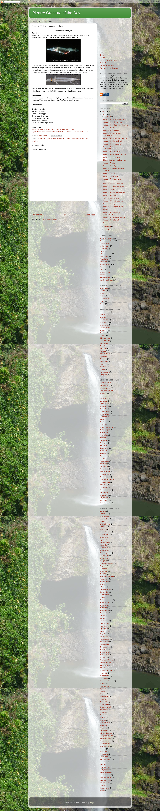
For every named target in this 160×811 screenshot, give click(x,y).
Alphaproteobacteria (107, 390)
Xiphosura (103, 785)
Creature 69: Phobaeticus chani (114, 192)
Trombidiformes (105, 775)
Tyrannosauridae (105, 777)
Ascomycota (104, 325)
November (107, 226)
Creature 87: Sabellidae (111, 131)
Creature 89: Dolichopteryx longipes (115, 125)
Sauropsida (103, 495)
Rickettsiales (104, 709)
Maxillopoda (104, 466)
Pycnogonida (104, 492)
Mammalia (103, 464)
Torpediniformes (105, 772)
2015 (104, 111)
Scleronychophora (106, 733)
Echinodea (103, 587)
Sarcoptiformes (105, 723)
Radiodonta (104, 702)
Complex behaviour (106, 238)
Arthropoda (103, 322)
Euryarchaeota (105, 341)
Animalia (49, 138)
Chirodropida (104, 558)
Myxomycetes (104, 474)
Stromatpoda (104, 757)
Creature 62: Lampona (111, 223)
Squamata (103, 751)
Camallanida (104, 547)
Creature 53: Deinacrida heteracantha (111, 213)
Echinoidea (103, 440)
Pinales (102, 691)
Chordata (68, 138)
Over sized (103, 262)
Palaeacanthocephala (107, 479)
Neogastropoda (105, 647)
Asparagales (104, 540)
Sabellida (103, 720)
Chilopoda (103, 409)
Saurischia (103, 725)
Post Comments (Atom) (49, 219)
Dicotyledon (104, 432)
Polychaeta (103, 367)
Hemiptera (103, 608)
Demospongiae (105, 430)
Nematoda (103, 359)
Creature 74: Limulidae (111, 176)
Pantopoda (103, 673)
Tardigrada (103, 374)
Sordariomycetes (105, 503)
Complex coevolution (107, 241)
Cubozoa (103, 424)
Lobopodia (103, 348)
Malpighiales (104, 636)
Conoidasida (104, 422)
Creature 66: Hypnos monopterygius (115, 204)
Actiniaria (103, 511)
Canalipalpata (104, 550)
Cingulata (103, 566)
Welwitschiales (105, 783)
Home (64, 215)
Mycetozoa (103, 356)
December (107, 117)
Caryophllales (104, 555)
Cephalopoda (104, 406)
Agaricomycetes (105, 388)
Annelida (103, 317)
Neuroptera (103, 649)
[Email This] (52, 136)
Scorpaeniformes (105, 738)
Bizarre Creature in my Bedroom (114, 160)
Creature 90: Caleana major (113, 122)
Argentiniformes (58, 138)
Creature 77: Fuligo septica (112, 166)
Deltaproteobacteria (106, 427)
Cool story (103, 249)
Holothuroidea (104, 451)
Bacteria (102, 296)
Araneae (102, 527)
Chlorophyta (104, 330)
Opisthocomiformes (106, 660)
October (107, 229)
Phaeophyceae (105, 482)
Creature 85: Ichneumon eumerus (115, 138)
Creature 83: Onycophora (112, 144)
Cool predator (104, 246)
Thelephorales (104, 767)
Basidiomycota (105, 327)
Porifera (102, 369)
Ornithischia (104, 665)
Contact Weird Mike (106, 63)
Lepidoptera (104, 628)
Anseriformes (104, 516)
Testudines (103, 762)
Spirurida (103, 749)
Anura (102, 521)
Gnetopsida (104, 445)
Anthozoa (103, 396)
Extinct (102, 251)
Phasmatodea (104, 686)
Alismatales (103, 514)
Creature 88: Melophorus (112, 128)
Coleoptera (103, 571)
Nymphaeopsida (105, 477)
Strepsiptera (104, 754)
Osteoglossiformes (106, 670)
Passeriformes (104, 676)
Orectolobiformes (105, 662)
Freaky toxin (104, 256)
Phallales (103, 683)
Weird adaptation (105, 277)
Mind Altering (104, 259)
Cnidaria (102, 335)
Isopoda (102, 615)
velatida (102, 790)
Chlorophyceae (105, 411)
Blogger (92, 803)
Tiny (101, 269)
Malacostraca (104, 461)
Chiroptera (103, 561)
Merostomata (104, 469)
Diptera (102, 584)
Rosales (102, 715)
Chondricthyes (104, 414)
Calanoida (103, 545)
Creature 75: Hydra (110, 173)
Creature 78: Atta (109, 163)
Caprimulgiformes (106, 553)
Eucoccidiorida (105, 595)
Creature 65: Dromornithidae (113, 206)
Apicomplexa (104, 320)
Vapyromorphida (105, 780)
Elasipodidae (104, 592)
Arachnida (103, 398)
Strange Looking (78, 138)
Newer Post (37, 215)
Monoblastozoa (105, 354)
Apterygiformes (105, 524)
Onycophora (104, 361)
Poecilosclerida (105, 696)
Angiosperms (104, 314)
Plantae (102, 304)
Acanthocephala (105, 312)
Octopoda (103, 657)
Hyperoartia (104, 456)
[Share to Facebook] (59, 136)
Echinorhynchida (105, 589)
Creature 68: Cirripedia (111, 195)
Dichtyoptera (104, 579)
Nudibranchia (104, 652)
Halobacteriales (105, 602)
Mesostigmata (104, 639)
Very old (102, 275)
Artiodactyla (104, 537)
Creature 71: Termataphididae (113, 186)
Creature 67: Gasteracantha (113, 201)
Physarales (103, 689)
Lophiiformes (104, 631)
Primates (103, 699)
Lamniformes (104, 623)
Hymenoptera (104, 610)
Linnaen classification (107, 65)
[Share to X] (57, 136)
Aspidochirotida (105, 542)
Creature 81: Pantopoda (111, 151)
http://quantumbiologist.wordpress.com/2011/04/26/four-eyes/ (53, 129)
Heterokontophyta (106, 346)
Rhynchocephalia (105, 707)
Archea (102, 293)
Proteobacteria (105, 372)
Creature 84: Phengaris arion (113, 141)
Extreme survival (105, 254)
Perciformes (104, 678)
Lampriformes (104, 626)
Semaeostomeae (105, 741)
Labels (105, 209)
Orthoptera (103, 668)
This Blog (103, 57)
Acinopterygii (41, 138)
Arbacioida (103, 529)
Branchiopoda (104, 404)
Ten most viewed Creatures (109, 68)
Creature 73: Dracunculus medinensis (112, 180)
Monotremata (104, 642)
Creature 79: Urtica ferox (111, 157)
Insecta (102, 458)
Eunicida (102, 597)
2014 (104, 114)
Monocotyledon (105, 471)
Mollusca (103, 351)
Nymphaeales (104, 655)
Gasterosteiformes (106, 600)
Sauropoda (103, 728)
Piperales (103, 694)
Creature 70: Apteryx (110, 189)
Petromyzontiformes (106, 681)
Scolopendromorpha (107, 736)
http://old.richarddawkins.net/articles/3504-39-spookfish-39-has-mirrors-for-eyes (60, 132)
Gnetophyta (104, 343)
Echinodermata (105, 338)
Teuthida (103, 764)
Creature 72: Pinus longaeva (113, 184)
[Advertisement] (63, 207)
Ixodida (102, 618)
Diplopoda (103, 437)
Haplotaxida (104, 605)
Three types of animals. (111, 198)
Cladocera (103, 568)
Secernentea (104, 500)
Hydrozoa (103, 453)
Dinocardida (104, 435)
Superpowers (104, 267)
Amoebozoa (104, 288)
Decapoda (103, 574)
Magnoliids (103, 634)
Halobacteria (104, 448)
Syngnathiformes (105, 759)
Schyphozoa (104, 497)
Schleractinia (104, 730)
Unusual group (105, 272)
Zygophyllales (104, 788)
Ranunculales (104, 704)
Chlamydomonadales (107, 563)
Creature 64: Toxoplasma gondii (114, 217)
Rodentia (103, 712)
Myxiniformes (104, 644)
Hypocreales (104, 613)
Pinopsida (103, 485)
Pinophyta (103, 364)
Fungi (102, 301)
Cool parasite (104, 243)
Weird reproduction (106, 280)
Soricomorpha (104, 746)
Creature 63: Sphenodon (111, 220)
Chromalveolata (105, 298)
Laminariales (104, 621)
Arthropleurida (104, 534)
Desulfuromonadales (107, 576)
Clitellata (102, 419)
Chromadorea (104, 417)
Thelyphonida (104, 770)
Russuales (103, 717)
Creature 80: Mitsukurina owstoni (114, 154)
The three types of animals (109, 60)
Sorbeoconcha (105, 743)
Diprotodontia (104, 581)
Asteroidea (103, 401)
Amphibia (103, 393)
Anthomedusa (104, 519)
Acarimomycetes (105, 383)
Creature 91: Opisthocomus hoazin (115, 119)
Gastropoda (104, 443)
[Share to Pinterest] (61, 136)
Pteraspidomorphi (106, 490)
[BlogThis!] (55, 136)
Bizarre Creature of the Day (56, 13)
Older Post (90, 215)
